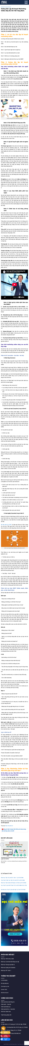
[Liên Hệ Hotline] (5, 1035)
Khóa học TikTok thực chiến (7, 958)
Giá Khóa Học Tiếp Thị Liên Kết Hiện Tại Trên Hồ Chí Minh (13, 889)
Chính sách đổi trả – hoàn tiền (8, 1009)
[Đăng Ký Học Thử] (5, 1032)
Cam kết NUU (4, 989)
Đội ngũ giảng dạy (5, 983)
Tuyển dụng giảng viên (6, 1015)
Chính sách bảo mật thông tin (8, 1002)
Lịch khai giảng (4, 980)
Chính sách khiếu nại (5, 1006)
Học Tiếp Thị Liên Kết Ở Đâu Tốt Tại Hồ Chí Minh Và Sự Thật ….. (14, 886)
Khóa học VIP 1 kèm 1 (6, 970)
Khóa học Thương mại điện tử (8, 964)
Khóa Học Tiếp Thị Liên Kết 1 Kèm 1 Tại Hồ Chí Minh (12, 877)
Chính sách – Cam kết (6, 1004)
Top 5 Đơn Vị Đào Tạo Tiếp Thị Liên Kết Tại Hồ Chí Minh (13, 880)
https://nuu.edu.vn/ (9, 825)
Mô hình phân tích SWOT (6, 524)
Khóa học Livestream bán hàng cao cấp (10, 961)
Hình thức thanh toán (6, 1011)
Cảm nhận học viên (5, 986)
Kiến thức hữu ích (4, 992)
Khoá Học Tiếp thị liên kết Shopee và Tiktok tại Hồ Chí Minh (13, 882)
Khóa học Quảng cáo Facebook (8, 967)
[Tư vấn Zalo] (5, 1039)
